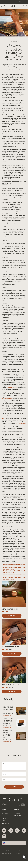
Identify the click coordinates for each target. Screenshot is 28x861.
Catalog (17, 813)
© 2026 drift (4, 856)
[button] (5, 611)
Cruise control (14, 41)
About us (5, 813)
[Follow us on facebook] (17, 830)
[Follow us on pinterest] (4, 830)
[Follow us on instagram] (10, 830)
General (4, 809)
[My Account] (26, 6)
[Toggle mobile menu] (1, 6)
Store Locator (6, 818)
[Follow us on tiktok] (24, 830)
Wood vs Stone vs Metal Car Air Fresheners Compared (8, 721)
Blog (3, 815)
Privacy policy (18, 853)
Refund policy (18, 850)
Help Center (5, 823)
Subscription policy (6, 853)
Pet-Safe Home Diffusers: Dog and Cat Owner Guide (8, 708)
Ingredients (18, 815)
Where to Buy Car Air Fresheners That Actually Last (7, 734)
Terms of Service (6, 850)
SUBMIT (14, 787)
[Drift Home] (14, 6)
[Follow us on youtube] (4, 836)
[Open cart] (23, 6)
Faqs (3, 821)
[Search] (4, 6)
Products (16, 809)
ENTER (22, 804)
